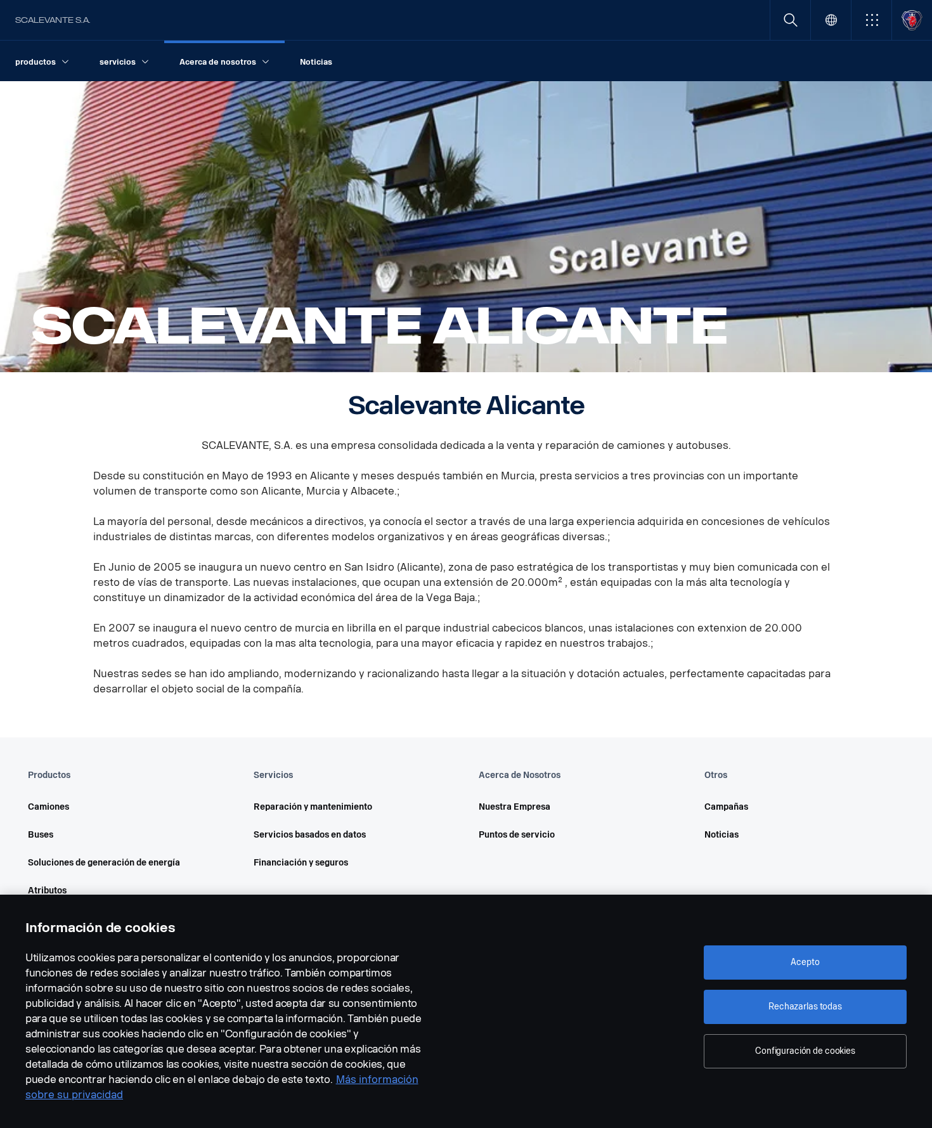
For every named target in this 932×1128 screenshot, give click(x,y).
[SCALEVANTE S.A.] (912, 20)
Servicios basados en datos (310, 834)
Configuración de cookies (805, 1051)
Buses (40, 834)
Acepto (805, 962)
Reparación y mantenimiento (313, 806)
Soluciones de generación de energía (104, 862)
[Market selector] (831, 20)
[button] (871, 20)
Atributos (47, 890)
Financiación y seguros (301, 862)
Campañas (726, 806)
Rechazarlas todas (805, 1006)
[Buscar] (790, 20)
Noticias (721, 834)
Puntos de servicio (517, 834)
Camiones (48, 806)
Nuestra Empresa (514, 806)
